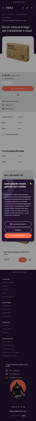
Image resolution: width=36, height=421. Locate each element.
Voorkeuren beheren (19, 224)
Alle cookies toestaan (18, 236)
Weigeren (18, 230)
